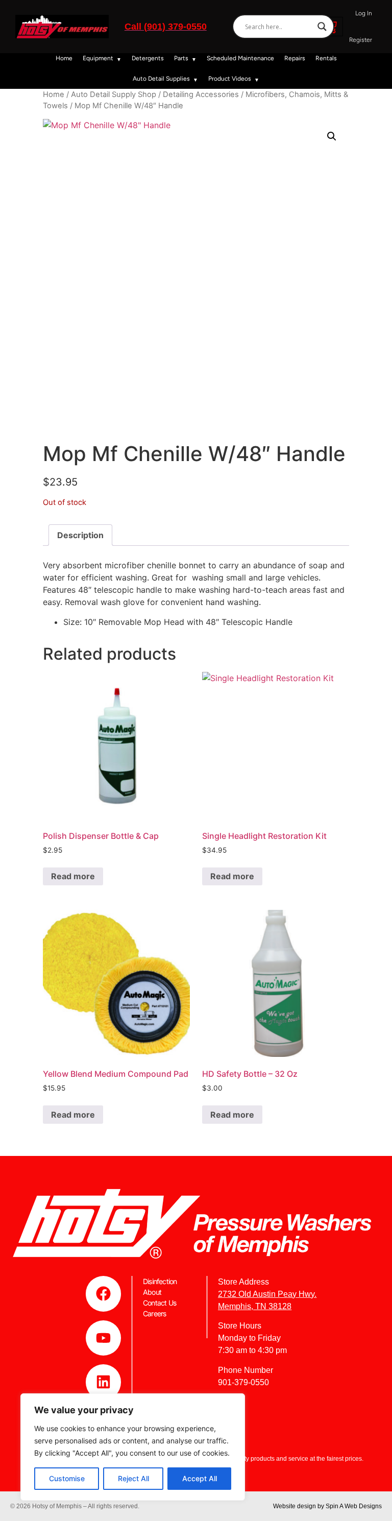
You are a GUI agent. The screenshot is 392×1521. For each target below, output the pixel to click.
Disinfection (160, 1281)
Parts (181, 58)
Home (64, 58)
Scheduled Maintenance (240, 58)
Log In (363, 13)
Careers (154, 1313)
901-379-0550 (243, 1382)
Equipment (98, 58)
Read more (73, 876)
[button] (332, 136)
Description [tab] (80, 535)
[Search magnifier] (322, 26)
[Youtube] (103, 1338)
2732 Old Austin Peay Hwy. (267, 1294)
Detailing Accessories (201, 94)
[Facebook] (103, 1294)
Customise (67, 1478)
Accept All (199, 1478)
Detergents (148, 58)
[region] (132, 1447)
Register (360, 39)
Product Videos (229, 78)
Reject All (133, 1478)
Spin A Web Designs (354, 1506)
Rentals (326, 58)
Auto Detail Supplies (161, 78)
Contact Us (159, 1302)
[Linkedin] (103, 1382)
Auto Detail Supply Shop (113, 94)
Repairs (294, 58)
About (152, 1292)
